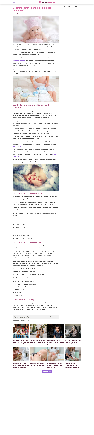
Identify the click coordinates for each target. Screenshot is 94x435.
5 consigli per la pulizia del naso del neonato (37, 364)
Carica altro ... (47, 371)
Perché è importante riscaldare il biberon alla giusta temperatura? (21, 365)
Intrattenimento (17, 338)
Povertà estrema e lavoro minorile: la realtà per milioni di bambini (55, 342)
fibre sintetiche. (17, 146)
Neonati (67, 338)
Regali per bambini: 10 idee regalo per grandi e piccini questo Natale (21, 342)
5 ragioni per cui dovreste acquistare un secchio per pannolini (72, 365)
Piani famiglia (33, 338)
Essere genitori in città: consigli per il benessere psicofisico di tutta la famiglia (38, 342)
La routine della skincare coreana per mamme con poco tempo (73, 342)
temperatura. (37, 199)
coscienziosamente (19, 60)
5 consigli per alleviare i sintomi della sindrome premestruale (55, 365)
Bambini (49, 338)
